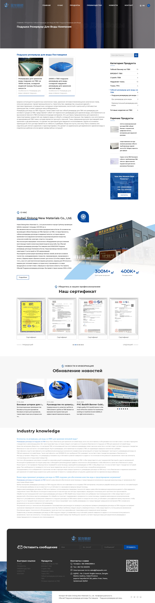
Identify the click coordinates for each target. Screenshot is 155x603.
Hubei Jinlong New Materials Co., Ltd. (80, 596)
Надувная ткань (117, 82)
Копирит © (63, 596)
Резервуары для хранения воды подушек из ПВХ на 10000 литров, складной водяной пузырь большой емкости (30, 83)
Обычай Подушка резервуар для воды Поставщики (78, 598)
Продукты (75, 5)
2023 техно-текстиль (123, 405)
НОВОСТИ (113, 5)
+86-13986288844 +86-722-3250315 (124, 188)
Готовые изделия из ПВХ (121, 110)
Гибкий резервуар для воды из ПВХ (46, 22)
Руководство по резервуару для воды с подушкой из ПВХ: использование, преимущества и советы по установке (90, 411)
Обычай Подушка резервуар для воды (30, 268)
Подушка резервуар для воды (123, 95)
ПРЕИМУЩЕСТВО (94, 5)
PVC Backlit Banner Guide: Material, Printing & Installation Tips (60, 405)
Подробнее (23, 277)
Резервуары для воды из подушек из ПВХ (31, 441)
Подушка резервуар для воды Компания (115, 598)
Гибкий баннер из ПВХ (120, 69)
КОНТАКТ (129, 5)
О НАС (60, 5)
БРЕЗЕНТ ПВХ (116, 73)
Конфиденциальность (103, 596)
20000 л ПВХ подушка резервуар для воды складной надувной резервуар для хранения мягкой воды (60, 83)
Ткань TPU (115, 86)
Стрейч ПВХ (115, 78)
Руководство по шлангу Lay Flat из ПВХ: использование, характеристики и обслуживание (30, 405)
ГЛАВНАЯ (46, 5)
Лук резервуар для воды (121, 99)
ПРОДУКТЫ (28, 22)
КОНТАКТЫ (124, 195)
